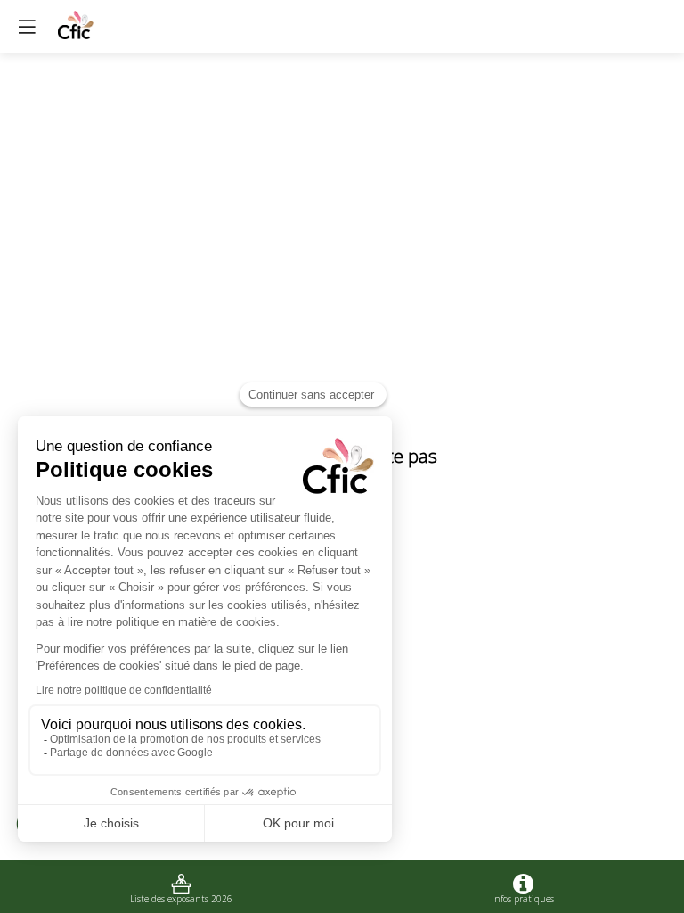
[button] (26, 26)
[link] (181, 886)
